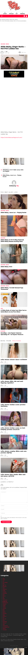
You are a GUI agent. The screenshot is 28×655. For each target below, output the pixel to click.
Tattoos (4, 623)
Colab (4, 590)
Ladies (4, 605)
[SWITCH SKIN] (24, 16)
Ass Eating (5, 582)
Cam (2, 308)
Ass (3, 581)
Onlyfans (3, 210)
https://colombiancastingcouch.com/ (11, 137)
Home (7, 648)
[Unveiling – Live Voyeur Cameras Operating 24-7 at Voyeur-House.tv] (14, 322)
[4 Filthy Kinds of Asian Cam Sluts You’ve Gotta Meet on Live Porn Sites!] (14, 299)
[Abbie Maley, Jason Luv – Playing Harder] (14, 201)
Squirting (5, 621)
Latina (4, 606)
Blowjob (3, 331)
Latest (5, 13)
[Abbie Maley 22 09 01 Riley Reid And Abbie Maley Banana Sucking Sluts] (14, 225)
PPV (3, 617)
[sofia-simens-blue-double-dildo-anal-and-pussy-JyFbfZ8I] (14, 465)
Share (2, 56)
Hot (17, 13)
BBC (4, 583)
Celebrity (5, 589)
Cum (4, 594)
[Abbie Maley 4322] (14, 253)
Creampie (5, 593)
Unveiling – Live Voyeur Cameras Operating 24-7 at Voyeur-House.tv (12, 333)
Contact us (12, 648)
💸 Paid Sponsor (19, 648)
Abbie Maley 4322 (6, 266)
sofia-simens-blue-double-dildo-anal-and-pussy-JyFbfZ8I (13, 475)
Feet (4, 598)
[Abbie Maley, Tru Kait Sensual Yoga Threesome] (14, 276)
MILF (4, 609)
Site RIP (4, 618)
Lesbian (4, 608)
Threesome (5, 625)
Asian (4, 579)
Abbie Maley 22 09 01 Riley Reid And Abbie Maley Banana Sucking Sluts (12, 240)
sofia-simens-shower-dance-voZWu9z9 (14, 359)
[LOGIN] (26, 16)
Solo (4, 620)
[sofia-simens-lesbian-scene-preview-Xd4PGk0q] (14, 395)
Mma (4, 610)
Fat (3, 597)
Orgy (4, 614)
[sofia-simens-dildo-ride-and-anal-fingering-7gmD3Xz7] (14, 372)
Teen (4, 624)
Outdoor (4, 616)
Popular (11, 13)
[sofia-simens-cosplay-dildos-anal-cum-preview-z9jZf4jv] (14, 442)
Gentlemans (5, 602)
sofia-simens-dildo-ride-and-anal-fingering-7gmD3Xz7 (12, 382)
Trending (22, 13)
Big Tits (4, 585)
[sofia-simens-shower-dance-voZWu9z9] (14, 350)
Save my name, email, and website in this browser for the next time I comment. (14, 518)
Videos (7, 210)
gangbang (5, 601)
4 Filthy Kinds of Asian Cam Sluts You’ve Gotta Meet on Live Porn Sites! (14, 311)
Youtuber (5, 629)
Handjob (4, 604)
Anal (4, 578)
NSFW (4, 612)
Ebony (4, 595)
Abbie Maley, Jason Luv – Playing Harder (13, 212)
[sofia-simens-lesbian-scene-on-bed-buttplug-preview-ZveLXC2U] (14, 418)
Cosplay (4, 591)
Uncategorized (6, 627)
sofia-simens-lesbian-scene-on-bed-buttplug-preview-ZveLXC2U (13, 428)
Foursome (5, 600)
